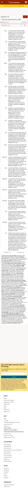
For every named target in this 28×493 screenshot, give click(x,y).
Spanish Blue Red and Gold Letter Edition (15, 314)
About (5, 398)
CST (6, 108)
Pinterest (6, 472)
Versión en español (9, 484)
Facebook (6, 468)
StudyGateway (7, 446)
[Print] (25, 25)
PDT (6, 120)
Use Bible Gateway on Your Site (12, 422)
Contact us (6, 426)
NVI (6, 96)
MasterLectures (8, 461)
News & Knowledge (9, 400)
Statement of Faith (8, 402)
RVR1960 (4, 179)
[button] (26, 2)
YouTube (6, 477)
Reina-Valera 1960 (5, 298)
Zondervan (6, 459)
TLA (6, 233)
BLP (6, 132)
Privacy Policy (17, 388)
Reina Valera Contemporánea (12, 296)
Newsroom (7, 409)
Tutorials (6, 420)
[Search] (25, 16)
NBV (6, 74)
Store (5, 406)
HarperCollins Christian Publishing (12, 450)
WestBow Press (8, 457)
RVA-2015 (4, 157)
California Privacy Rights (10, 430)
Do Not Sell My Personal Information (14, 431)
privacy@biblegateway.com (8, 389)
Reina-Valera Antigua (11, 313)
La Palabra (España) (12, 287)
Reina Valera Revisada (14, 306)
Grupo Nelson (7, 452)
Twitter (5, 476)
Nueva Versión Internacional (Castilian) (16, 280)
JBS (6, 41)
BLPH (5, 145)
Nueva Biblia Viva (17, 265)
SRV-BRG (4, 222)
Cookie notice (7, 433)
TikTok (5, 474)
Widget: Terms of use (9, 437)
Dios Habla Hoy (5, 260)
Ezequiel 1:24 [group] (5, 25)
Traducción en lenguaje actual (13, 322)
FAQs (5, 418)
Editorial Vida (7, 453)
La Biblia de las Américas (7, 255)
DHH (5, 52)
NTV (6, 86)
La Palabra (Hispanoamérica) (17, 290)
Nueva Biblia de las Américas (11, 263)
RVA (6, 211)
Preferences (7, 486)
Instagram (6, 470)
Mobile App (7, 404)
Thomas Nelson (8, 455)
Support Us (7, 411)
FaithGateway (7, 444)
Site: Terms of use (8, 435)
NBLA (5, 63)
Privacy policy (7, 428)
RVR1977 (4, 189)
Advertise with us (8, 424)
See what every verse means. (13, 6)
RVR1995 (4, 200)
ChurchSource (7, 448)
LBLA (5, 30)
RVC (6, 168)
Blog (5, 408)
